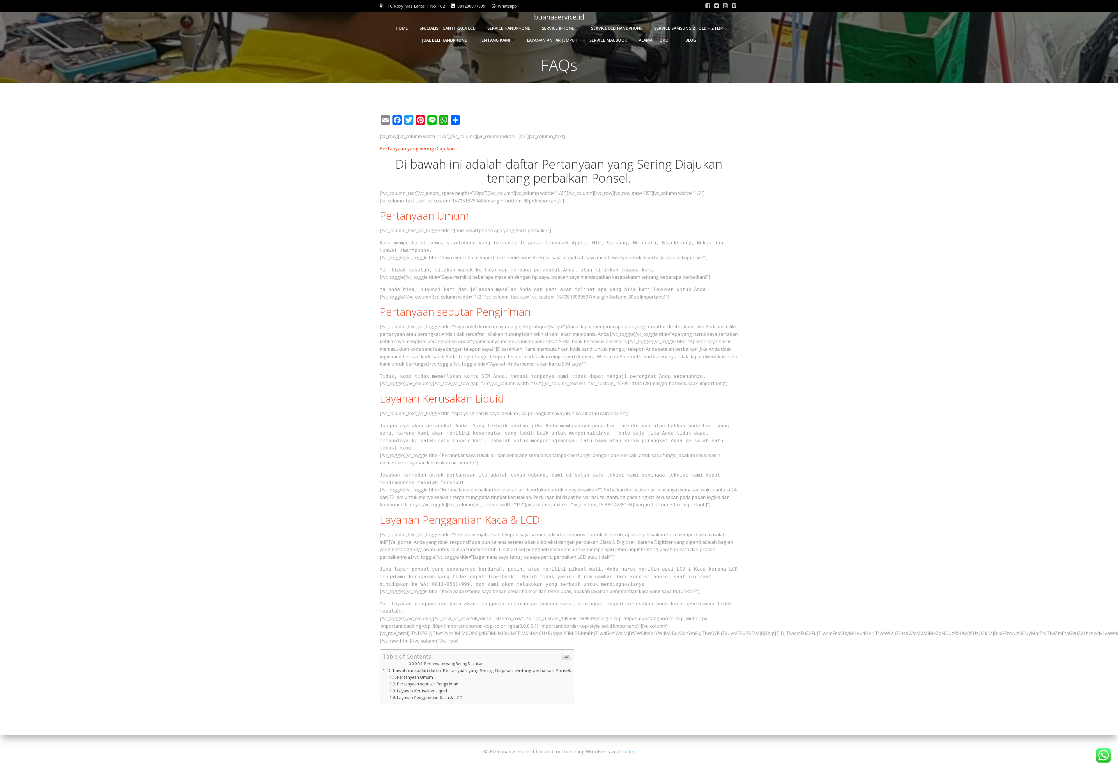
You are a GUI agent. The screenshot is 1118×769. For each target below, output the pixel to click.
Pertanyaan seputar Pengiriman (427, 684)
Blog (690, 40)
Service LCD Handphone (617, 28)
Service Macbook (608, 40)
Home (402, 28)
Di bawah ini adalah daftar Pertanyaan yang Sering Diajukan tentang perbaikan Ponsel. (479, 670)
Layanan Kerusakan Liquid (422, 691)
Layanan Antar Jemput (552, 40)
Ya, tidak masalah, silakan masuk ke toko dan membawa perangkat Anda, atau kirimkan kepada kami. (518, 270)
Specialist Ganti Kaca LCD (448, 28)
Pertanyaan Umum (415, 677)
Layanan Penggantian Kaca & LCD (430, 697)
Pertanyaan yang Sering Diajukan (454, 663)
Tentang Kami (494, 40)
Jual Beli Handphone (444, 40)
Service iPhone (558, 28)
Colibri (627, 751)
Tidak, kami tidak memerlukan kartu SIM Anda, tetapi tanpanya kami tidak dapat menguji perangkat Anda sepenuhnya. (543, 376)
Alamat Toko (653, 40)
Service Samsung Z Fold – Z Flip (688, 28)
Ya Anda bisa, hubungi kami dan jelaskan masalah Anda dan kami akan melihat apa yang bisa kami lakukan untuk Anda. (544, 289)
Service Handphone (508, 28)
